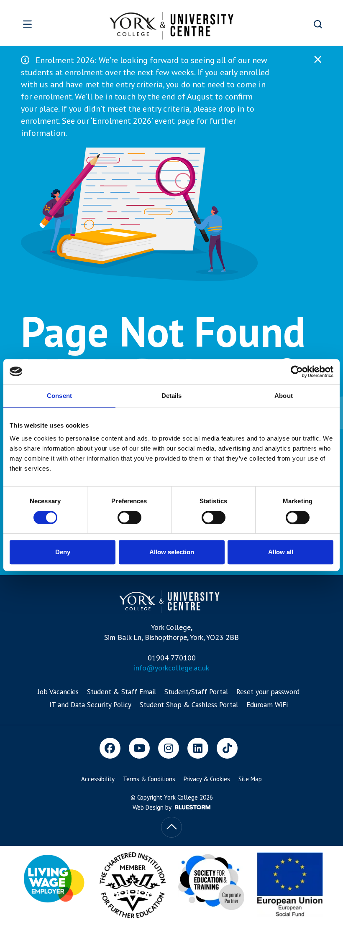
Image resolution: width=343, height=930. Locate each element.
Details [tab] (171, 395)
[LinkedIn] (197, 748)
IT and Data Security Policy (90, 704)
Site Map (250, 779)
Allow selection (171, 551)
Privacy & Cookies (207, 779)
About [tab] (283, 395)
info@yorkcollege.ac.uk (171, 668)
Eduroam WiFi (267, 704)
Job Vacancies (58, 691)
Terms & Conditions (149, 779)
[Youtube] (139, 748)
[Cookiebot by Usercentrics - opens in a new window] (296, 371)
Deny (62, 551)
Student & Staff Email (121, 691)
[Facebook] (110, 748)
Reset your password (267, 691)
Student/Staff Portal (196, 691)
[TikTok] (227, 748)
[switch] (129, 517)
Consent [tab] (59, 395)
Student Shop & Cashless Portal (189, 704)
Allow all (280, 551)
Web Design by (153, 807)
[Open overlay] (41, 24)
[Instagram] (168, 748)
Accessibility (98, 779)
